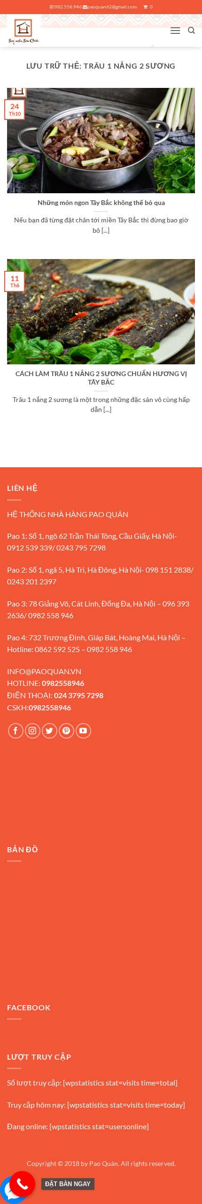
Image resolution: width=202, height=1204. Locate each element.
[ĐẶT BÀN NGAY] (22, 1184)
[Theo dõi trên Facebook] (15, 731)
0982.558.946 (67, 6)
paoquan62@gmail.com (112, 6)
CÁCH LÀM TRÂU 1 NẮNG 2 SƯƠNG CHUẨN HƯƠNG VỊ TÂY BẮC (101, 378)
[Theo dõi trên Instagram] (32, 731)
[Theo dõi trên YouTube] (83, 731)
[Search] (191, 30)
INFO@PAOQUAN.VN (44, 671)
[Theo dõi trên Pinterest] (66, 731)
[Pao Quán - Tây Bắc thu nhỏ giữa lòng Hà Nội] (42, 30)
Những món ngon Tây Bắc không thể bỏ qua (101, 202)
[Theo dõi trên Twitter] (49, 731)
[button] (175, 30)
